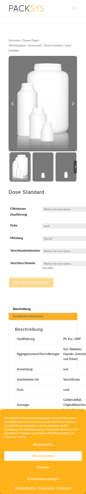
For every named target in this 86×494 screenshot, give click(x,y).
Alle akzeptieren (43, 456)
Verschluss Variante (22, 263)
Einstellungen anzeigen (43, 479)
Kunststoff (35, 45)
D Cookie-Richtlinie (25, 488)
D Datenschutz (46, 488)
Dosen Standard (53, 45)
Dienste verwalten (43, 444)
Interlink (21, 437)
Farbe (13, 225)
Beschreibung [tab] (21, 309)
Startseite (14, 40)
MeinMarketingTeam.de (61, 433)
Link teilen (47, 268)
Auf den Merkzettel (31, 282)
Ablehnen (43, 467)
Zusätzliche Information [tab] (28, 316)
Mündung (16, 238)
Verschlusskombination (25, 250)
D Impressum (64, 488)
